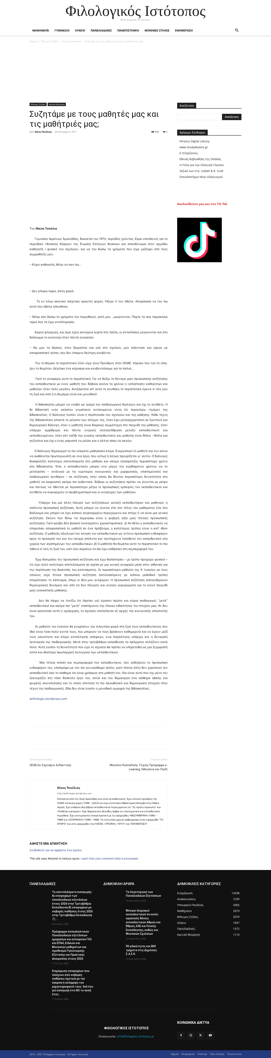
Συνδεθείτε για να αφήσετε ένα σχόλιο (56, 850)
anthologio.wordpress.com (48, 699)
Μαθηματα (40, 30)
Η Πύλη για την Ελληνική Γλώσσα (202, 165)
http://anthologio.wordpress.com (74, 793)
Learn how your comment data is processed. (110, 858)
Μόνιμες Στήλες (50, 41)
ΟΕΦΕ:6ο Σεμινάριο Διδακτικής (50, 765)
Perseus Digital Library (194, 141)
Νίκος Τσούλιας (43, 131)
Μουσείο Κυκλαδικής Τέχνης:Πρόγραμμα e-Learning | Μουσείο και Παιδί (139, 767)
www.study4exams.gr (194, 147)
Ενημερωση (184, 30)
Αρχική (33, 41)
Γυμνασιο (62, 30)
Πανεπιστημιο (128, 30)
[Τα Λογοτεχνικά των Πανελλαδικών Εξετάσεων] (113, 897)
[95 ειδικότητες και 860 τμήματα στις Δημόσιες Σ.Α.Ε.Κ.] (113, 951)
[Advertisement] (135, 73)
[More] (70, 141)
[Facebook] (33, 141)
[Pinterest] (52, 141)
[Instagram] (191, 1035)
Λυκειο (80, 30)
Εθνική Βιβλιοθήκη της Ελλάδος (200, 159)
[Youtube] (210, 1035)
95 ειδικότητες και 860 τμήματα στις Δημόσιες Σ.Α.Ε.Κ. (141, 950)
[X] (43, 141)
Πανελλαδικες (101, 30)
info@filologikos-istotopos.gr (135, 1036)
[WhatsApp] (61, 141)
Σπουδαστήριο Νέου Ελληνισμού (201, 177)
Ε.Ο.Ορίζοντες (189, 153)
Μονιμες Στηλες (157, 30)
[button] (236, 31)
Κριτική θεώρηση (71, 41)
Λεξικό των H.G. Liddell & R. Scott (201, 171)
